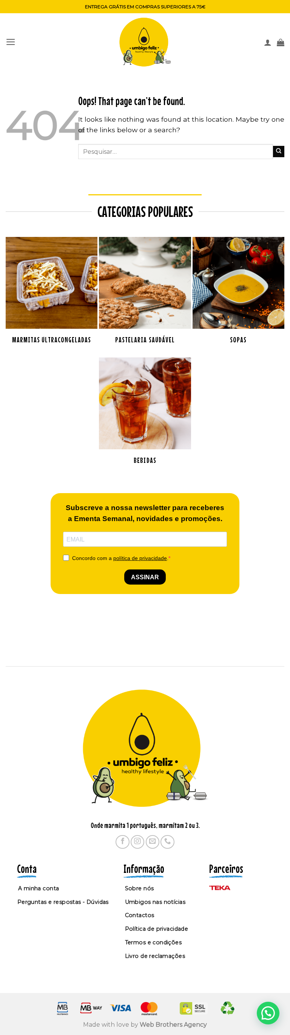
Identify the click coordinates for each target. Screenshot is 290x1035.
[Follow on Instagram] (137, 842)
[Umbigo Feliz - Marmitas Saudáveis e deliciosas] (145, 42)
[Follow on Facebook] (122, 842)
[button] (11, 42)
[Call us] (167, 842)
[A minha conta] (267, 42)
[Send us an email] (152, 842)
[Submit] (278, 151)
